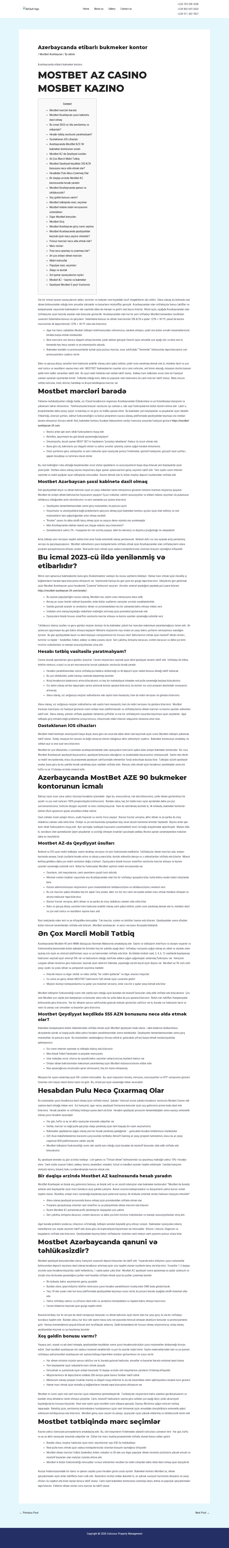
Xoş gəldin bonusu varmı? (63, 197)
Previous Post (28, 1512)
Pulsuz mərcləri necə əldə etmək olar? (70, 241)
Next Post (202, 1512)
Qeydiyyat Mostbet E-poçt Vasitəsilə (69, 284)
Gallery (112, 8)
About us (98, 8)
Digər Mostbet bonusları (62, 216)
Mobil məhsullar (58, 260)
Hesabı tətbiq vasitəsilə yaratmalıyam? (70, 134)
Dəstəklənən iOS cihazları (63, 139)
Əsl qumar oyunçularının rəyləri (66, 275)
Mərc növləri (56, 246)
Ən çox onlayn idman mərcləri (65, 255)
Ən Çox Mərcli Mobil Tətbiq (64, 158)
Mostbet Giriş (56, 221)
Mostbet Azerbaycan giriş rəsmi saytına (71, 226)
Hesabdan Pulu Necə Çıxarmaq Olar (69, 173)
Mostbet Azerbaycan (51, 54)
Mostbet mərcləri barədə (63, 110)
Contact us (126, 8)
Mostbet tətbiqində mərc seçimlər (68, 202)
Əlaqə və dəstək (58, 270)
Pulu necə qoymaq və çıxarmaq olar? (69, 250)
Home (86, 8)
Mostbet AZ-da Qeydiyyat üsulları (67, 153)
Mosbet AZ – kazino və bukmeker (67, 279)
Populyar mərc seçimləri (62, 265)
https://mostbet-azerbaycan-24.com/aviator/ (62, 590)
